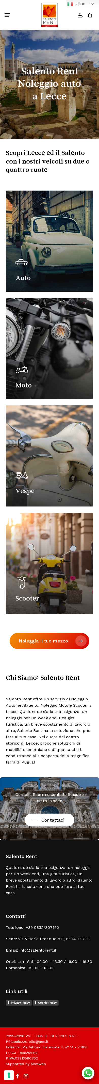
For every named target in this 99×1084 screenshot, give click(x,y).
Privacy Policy (20, 1002)
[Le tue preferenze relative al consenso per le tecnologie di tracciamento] (9, 1075)
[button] (7, 15)
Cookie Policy (47, 1002)
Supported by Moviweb (26, 1064)
